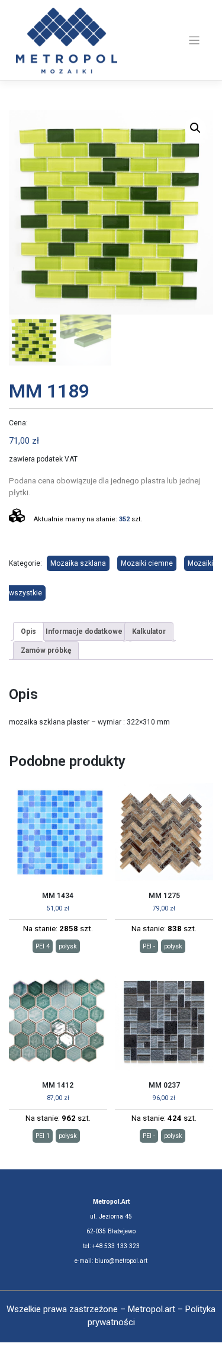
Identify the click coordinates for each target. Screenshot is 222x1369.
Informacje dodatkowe (84, 631)
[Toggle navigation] (194, 40)
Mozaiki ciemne (147, 563)
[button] (195, 128)
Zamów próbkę (46, 650)
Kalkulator (149, 631)
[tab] (28, 631)
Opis (28, 631)
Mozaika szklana (78, 563)
